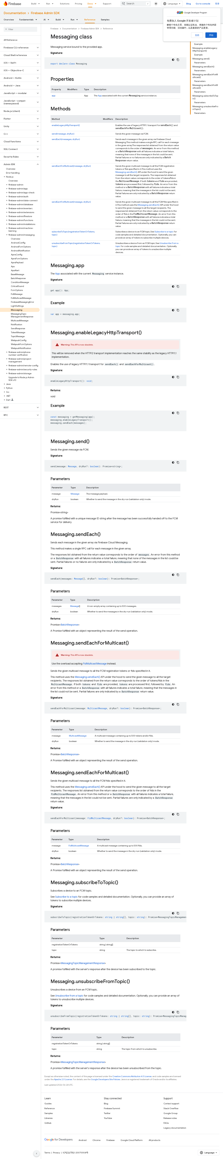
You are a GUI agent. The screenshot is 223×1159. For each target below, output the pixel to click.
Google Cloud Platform (132, 1140)
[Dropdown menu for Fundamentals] (37, 19)
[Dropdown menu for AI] (49, 19)
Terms (47, 1152)
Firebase (54, 28)
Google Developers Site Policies (105, 1079)
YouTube (108, 1118)
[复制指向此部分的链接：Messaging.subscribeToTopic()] (121, 883)
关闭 (197, 35)
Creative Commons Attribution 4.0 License (132, 1076)
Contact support (171, 1103)
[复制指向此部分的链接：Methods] (74, 109)
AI (45, 19)
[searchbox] (20, 29)
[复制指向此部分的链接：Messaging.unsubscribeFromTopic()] (133, 982)
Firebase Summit (112, 1108)
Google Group (170, 1113)
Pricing (78, 3)
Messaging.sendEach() (126, 172)
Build (33, 3)
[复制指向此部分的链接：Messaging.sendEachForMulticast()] (132, 643)
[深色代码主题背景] (173, 59)
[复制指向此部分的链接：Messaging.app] (87, 266)
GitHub (47, 1123)
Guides (47, 1103)
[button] (18, 48)
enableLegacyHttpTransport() (66, 125)
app (53, 95)
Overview (9, 19)
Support (107, 3)
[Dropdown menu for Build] (40, 3)
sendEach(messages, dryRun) (66, 139)
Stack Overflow (171, 1108)
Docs (90, 3)
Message (75, 493)
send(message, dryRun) (63, 133)
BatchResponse (69, 624)
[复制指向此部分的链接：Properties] (77, 79)
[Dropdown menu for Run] (53, 3)
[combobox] (135, 3)
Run (48, 3)
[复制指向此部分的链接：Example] (68, 303)
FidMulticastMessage (95, 663)
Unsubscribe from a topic (69, 995)
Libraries (48, 1118)
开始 (211, 35)
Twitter (107, 1113)
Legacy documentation (175, 1127)
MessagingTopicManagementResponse (83, 963)
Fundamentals (26, 19)
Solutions (64, 3)
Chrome (96, 1140)
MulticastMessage (77, 735)
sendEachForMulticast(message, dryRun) (71, 166)
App (100, 95)
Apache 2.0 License (63, 1079)
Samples (105, 19)
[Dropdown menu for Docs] (96, 3)
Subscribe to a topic (164, 231)
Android (82, 1140)
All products (154, 1140)
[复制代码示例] (178, 59)
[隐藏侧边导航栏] (37, 1153)
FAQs (166, 1123)
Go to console (203, 3)
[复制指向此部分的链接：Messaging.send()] (93, 442)
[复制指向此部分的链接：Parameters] (73, 479)
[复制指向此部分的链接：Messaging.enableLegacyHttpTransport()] (145, 333)
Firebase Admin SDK (45, 13)
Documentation (15, 13)
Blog (188, 3)
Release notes (170, 1118)
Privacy (56, 1152)
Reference (89, 19)
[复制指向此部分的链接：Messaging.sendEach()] (104, 534)
